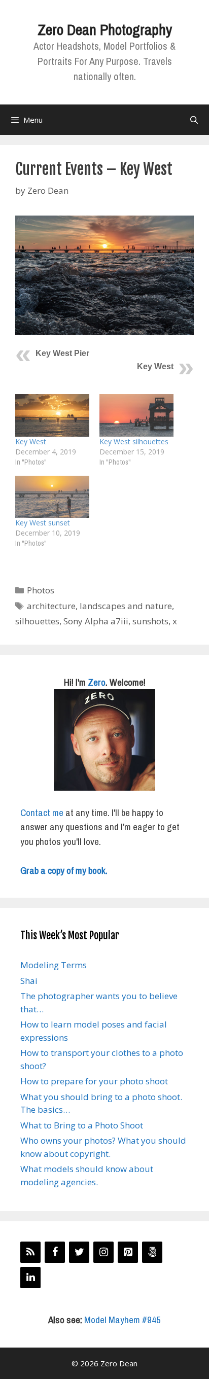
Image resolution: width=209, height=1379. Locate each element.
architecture (51, 606)
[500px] (152, 1252)
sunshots (150, 621)
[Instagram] (103, 1252)
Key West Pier (62, 353)
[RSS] (30, 1252)
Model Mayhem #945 (122, 1319)
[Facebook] (55, 1252)
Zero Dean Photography (105, 29)
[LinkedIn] (30, 1277)
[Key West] (52, 415)
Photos (40, 590)
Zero (97, 682)
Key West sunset (42, 522)
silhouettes (37, 621)
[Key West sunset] (52, 497)
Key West (155, 366)
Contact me (41, 812)
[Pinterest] (128, 1252)
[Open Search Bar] (194, 119)
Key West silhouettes (133, 441)
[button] (104, 275)
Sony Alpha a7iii (95, 621)
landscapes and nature (126, 606)
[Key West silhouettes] (136, 415)
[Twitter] (79, 1252)
